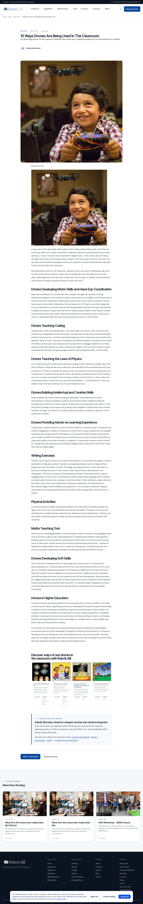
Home (5, 17)
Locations (84, 9)
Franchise (96, 9)
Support (132, 2)
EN (136, 2)
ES (139, 2)
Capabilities (48, 9)
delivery (94, 737)
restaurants (40, 740)
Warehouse (51, 873)
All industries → (52, 880)
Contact (98, 877)
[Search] (121, 9)
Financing (126, 2)
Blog (10, 17)
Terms (122, 883)
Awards (98, 870)
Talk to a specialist (30, 757)
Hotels (49, 864)
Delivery (74, 867)
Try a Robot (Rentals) (127, 870)
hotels (49, 740)
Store (75, 9)
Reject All (94, 897)
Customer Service (78, 877)
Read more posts (51, 757)
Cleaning (75, 864)
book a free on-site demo (67, 740)
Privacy (122, 880)
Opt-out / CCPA (125, 887)
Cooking (74, 870)
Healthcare (51, 870)
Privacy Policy (61, 899)
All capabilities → (78, 880)
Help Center (124, 864)
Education (16, 17)
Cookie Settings (125, 890)
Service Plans (124, 867)
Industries (35, 9)
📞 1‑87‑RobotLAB (116, 2)
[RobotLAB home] (13, 9)
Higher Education (53, 877)
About (107, 9)
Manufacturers (62, 9)
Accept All (124, 897)
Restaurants (51, 867)
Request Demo (132, 9)
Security (74, 873)
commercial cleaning (80, 737)
